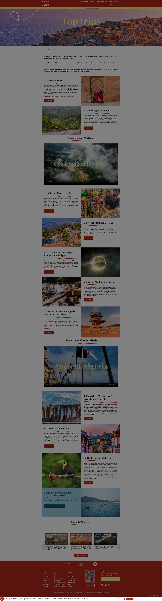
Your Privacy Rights (120, 598)
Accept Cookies (129, 598)
